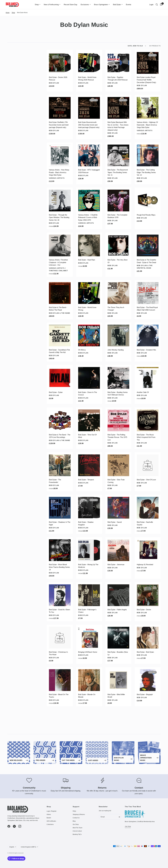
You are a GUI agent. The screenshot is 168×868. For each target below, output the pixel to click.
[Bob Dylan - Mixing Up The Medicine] (89, 550)
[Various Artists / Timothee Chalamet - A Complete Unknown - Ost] (60, 245)
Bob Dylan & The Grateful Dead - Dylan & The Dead (146, 261)
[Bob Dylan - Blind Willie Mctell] (118, 680)
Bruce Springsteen (101, 4)
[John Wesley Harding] (118, 335)
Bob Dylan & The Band (59, 313)
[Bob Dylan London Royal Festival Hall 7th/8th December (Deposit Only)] (148, 63)
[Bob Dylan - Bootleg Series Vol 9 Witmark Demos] (118, 378)
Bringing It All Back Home (87, 652)
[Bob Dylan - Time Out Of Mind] (89, 420)
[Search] (157, 4)
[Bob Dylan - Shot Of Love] (148, 465)
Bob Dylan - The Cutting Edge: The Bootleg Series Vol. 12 (146, 172)
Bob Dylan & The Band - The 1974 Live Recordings (59, 436)
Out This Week (68, 760)
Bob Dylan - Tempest (86, 480)
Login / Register (51, 811)
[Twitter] (15, 826)
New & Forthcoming (51, 4)
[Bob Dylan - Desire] (148, 595)
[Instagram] (20, 826)
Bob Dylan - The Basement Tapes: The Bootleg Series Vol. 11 (118, 172)
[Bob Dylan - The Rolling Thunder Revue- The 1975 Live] (118, 420)
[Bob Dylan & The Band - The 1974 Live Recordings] (60, 420)
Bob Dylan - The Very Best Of (117, 261)
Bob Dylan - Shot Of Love (146, 480)
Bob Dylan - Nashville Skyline (145, 523)
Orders (49, 814)
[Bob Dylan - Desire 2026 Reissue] (60, 63)
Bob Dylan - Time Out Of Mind (87, 436)
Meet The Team (77, 828)
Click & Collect (77, 831)
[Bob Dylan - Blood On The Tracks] (60, 680)
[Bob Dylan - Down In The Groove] (89, 378)
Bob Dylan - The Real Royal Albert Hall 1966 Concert (147, 308)
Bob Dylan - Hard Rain (86, 260)
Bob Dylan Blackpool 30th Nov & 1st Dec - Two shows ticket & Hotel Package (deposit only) (118, 126)
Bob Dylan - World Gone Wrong (87, 308)
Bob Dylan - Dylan (56, 392)
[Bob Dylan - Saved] (118, 508)
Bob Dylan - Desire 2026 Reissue (58, 78)
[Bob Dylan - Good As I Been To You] (60, 595)
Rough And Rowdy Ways (146, 215)
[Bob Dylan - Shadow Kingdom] (89, 508)
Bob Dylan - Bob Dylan (145, 652)
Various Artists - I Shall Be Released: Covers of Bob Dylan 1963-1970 (87, 217)
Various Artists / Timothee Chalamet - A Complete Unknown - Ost (58, 262)
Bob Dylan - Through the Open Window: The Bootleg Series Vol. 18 (59, 217)
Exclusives (85, 4)
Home (7, 12)
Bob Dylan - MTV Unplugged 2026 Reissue (89, 171)
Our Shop (76, 824)
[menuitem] (37, 4)
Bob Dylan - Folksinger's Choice (87, 611)
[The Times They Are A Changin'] (118, 293)
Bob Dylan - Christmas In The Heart (58, 653)
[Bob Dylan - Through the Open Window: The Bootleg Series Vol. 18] (60, 200)
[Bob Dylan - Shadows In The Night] (60, 508)
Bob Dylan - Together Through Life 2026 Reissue (118, 78)
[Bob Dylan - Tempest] (89, 465)
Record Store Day (70, 4)
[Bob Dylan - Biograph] (148, 680)
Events (128, 4)
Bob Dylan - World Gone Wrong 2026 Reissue (87, 78)
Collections (50, 824)
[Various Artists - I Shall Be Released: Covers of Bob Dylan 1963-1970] (89, 200)
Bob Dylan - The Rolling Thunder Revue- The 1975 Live (117, 437)
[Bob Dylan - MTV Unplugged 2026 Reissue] (89, 155)
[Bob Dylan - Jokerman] (118, 550)
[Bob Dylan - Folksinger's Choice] (89, 595)
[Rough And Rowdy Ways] (148, 200)
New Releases (16, 760)
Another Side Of (143, 392)
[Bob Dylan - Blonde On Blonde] (89, 680)
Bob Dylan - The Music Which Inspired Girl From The (146, 437)
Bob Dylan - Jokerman (116, 564)
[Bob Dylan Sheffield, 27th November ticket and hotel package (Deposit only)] (60, 108)
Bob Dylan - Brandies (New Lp (118, 653)
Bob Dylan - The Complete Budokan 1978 (117, 216)
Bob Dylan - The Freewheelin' (55, 481)
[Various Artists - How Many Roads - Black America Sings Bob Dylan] (60, 155)
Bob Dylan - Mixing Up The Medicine (88, 566)
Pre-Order (40, 760)
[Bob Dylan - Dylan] (60, 378)
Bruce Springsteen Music (146, 757)
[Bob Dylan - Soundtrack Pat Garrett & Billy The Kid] (60, 335)
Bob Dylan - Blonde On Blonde (86, 695)
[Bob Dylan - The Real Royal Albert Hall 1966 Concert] (148, 293)
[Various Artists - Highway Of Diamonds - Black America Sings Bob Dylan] (148, 108)
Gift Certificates (51, 821)
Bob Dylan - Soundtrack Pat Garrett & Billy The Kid (59, 351)
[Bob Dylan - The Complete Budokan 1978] (118, 200)
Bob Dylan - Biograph (145, 694)
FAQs (74, 811)
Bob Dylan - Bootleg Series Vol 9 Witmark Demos (118, 393)
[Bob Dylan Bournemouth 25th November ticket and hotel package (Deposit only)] (89, 108)
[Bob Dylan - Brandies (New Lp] (118, 638)
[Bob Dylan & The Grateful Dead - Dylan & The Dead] (148, 245)
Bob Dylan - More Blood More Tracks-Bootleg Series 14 (59, 567)
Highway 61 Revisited (145, 564)
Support (76, 806)
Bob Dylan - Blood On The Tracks (58, 695)
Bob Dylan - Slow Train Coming (116, 481)
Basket (49, 818)
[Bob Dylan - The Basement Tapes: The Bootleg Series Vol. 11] (118, 155)
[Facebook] (9, 826)
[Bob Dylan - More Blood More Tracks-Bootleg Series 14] (60, 550)
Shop (37, 4)
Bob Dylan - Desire (144, 610)
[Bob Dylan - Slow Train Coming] (118, 465)
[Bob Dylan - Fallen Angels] (118, 595)
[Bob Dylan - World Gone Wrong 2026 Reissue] (89, 63)
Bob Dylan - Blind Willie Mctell (116, 695)
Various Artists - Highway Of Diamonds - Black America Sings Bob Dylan (147, 124)
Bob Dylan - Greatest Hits (146, 350)
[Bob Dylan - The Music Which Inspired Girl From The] (148, 420)
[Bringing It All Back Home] (89, 638)
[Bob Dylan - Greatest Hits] (148, 335)
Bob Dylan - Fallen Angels (117, 610)
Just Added (93, 760)
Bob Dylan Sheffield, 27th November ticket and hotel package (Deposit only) (58, 124)
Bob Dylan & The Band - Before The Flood (58, 308)
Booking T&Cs (77, 834)
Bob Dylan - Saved (115, 522)
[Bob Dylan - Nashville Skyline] (148, 508)
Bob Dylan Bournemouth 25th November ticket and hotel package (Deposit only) (88, 124)
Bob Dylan (117, 4)
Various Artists (144, 130)
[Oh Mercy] (89, 335)
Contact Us (76, 818)
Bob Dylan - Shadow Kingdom (85, 523)
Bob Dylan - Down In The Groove (87, 393)
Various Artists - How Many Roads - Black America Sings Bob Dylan (59, 172)
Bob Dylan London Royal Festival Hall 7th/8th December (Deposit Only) (146, 79)
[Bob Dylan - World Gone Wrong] (89, 293)
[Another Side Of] (148, 378)
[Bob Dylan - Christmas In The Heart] (60, 638)
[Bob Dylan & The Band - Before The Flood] (60, 293)
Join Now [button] (128, 826)
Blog (74, 821)
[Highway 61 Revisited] (148, 550)
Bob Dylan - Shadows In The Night (59, 523)
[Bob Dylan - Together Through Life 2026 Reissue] (118, 63)
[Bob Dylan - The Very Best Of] (118, 245)
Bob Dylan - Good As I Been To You (59, 611)
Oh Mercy (82, 350)
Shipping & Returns (79, 814)
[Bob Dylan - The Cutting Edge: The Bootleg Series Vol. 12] (148, 155)
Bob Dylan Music (119, 759)
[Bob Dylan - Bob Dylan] (148, 638)
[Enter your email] (119, 817)
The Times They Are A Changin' (116, 308)
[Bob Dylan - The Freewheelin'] (60, 465)
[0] (160, 4)
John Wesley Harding (116, 350)
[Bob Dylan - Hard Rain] (89, 245)
